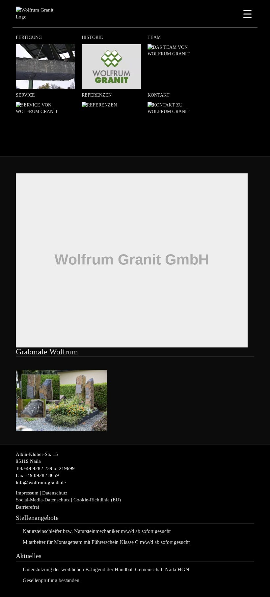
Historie (92, 37)
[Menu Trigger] (247, 14)
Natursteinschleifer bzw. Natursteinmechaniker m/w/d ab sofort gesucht (97, 531)
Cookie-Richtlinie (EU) (97, 499)
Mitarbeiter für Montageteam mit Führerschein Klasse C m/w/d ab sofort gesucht (106, 542)
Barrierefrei (27, 507)
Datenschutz (55, 492)
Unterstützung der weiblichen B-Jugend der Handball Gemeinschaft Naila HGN (106, 569)
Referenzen (97, 95)
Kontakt (159, 95)
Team (154, 37)
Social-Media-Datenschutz (43, 499)
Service (25, 95)
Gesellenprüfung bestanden (51, 580)
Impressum (27, 492)
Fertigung (29, 37)
